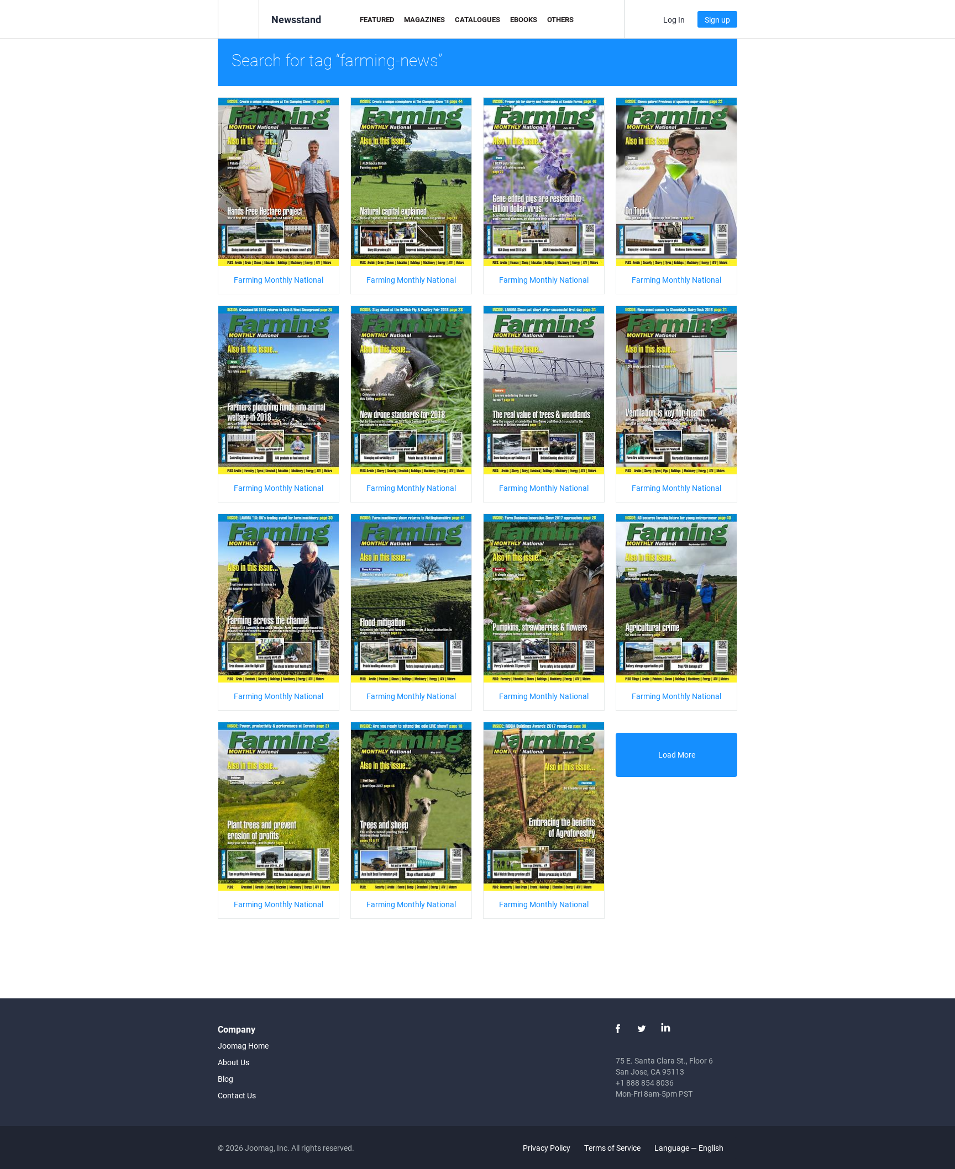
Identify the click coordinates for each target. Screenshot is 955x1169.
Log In (674, 19)
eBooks (523, 19)
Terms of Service (612, 1147)
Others (560, 19)
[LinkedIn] (665, 1029)
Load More (676, 754)
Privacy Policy (546, 1147)
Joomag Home (243, 1045)
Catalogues (477, 19)
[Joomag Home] (238, 18)
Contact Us (237, 1095)
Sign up (717, 19)
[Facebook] (618, 1029)
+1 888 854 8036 (645, 1082)
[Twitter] (642, 1029)
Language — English (689, 1147)
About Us (233, 1062)
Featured (377, 19)
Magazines (424, 19)
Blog (225, 1078)
